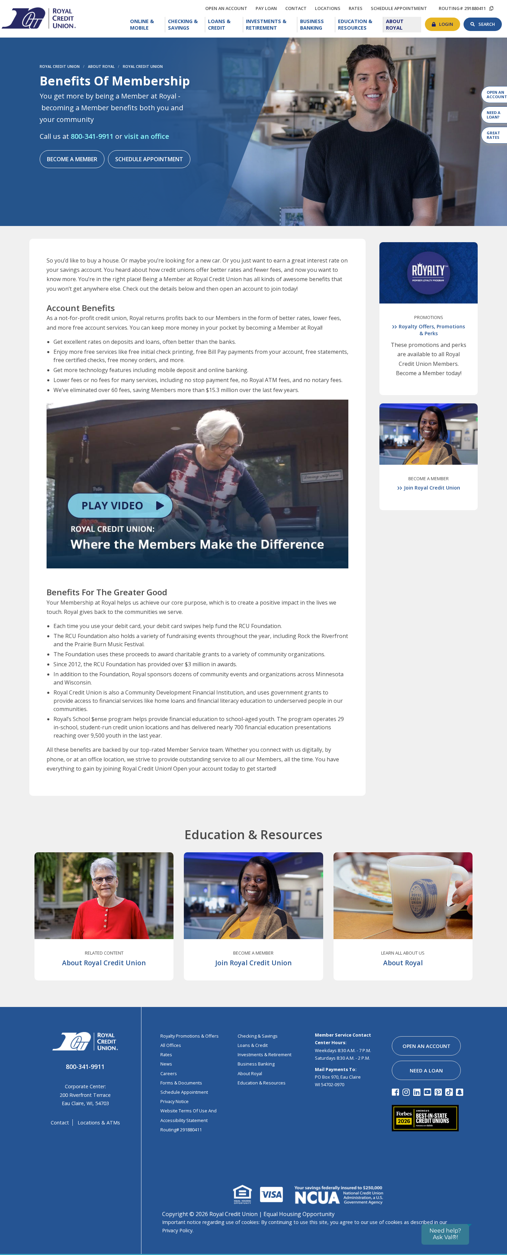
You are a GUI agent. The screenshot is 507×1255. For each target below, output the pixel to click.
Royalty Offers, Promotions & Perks (432, 330)
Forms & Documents (181, 1083)
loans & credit (253, 1045)
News (166, 1064)
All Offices (170, 1045)
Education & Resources (361, 24)
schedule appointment (400, 8)
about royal (250, 1073)
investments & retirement (264, 1054)
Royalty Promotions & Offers (189, 1036)
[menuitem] (146, 24)
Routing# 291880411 (181, 1130)
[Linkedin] (418, 1092)
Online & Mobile (147, 24)
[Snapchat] (460, 1092)
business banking (256, 1064)
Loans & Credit (225, 24)
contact (297, 7)
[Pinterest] (439, 1092)
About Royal (403, 24)
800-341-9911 (92, 136)
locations (329, 7)
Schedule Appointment (149, 159)
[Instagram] (407, 1092)
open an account (228, 8)
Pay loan (268, 8)
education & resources (262, 1083)
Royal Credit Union (60, 66)
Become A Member (72, 159)
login (449, 22)
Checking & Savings (186, 24)
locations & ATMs (99, 1122)
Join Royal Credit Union (432, 487)
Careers (168, 1073)
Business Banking (317, 24)
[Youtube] (428, 1092)
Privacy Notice (174, 1101)
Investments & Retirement (271, 24)
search (490, 22)
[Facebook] (396, 1092)
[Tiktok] (450, 1092)
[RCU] (38, 17)
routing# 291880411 (462, 8)
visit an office (146, 136)
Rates (166, 1054)
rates (357, 7)
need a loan (426, 1070)
